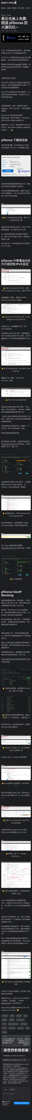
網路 (12, 1016)
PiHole (4, 1032)
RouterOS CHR (12, 67)
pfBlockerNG (6, 1003)
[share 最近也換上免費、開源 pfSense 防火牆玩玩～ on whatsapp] (19, 1050)
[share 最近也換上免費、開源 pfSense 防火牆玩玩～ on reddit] (12, 1050)
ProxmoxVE (20, 1020)
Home (3, 15)
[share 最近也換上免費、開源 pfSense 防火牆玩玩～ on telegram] (23, 1050)
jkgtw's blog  (8, 2)
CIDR (4, 1024)
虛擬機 (4, 1020)
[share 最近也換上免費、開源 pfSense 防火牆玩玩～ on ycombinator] (26, 1050)
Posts (9, 15)
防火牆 (19, 1016)
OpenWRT (18, 64)
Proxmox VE (22, 57)
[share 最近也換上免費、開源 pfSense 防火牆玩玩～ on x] (5, 1050)
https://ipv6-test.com (9, 444)
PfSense (5, 1016)
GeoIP (4, 1028)
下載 (10, 145)
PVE (25, 1016)
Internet (20, 1028)
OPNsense (5, 118)
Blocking (12, 1028)
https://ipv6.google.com (10, 433)
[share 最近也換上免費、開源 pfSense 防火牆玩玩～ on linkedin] (9, 1050)
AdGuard (23, 1024)
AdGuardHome (13, 1024)
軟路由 (12, 1020)
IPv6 (27, 1028)
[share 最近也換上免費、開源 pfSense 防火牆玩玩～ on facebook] (16, 1050)
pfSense (4, 108)
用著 (26, 67)
